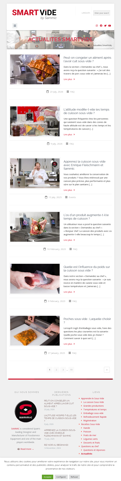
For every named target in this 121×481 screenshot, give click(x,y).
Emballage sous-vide (93, 413)
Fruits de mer (89, 435)
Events (72, 197)
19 (71, 369)
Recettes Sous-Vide (90, 424)
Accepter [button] (47, 477)
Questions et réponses (94, 450)
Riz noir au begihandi (56, 445)
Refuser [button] (74, 477)
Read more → (27, 449)
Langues (86, 12)
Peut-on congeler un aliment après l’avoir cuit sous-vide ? (87, 59)
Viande (86, 427)
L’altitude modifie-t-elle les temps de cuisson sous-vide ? (86, 111)
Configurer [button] (61, 477)
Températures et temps (95, 409)
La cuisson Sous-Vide (93, 402)
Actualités (86, 453)
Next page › (107, 370)
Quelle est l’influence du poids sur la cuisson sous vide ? (87, 268)
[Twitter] (105, 25)
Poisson (87, 431)
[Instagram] (97, 25)
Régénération (89, 420)
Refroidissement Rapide (95, 416)
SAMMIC (15, 428)
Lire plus (68, 79)
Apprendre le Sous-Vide (92, 398)
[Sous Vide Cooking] (34, 15)
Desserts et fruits (91, 442)
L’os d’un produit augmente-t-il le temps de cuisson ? (86, 216)
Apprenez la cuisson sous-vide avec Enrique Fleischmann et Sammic (85, 165)
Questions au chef (90, 446)
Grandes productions (93, 405)
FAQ (72, 91)
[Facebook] (101, 25)
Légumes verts (90, 439)
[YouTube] (110, 25)
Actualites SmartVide (102, 45)
